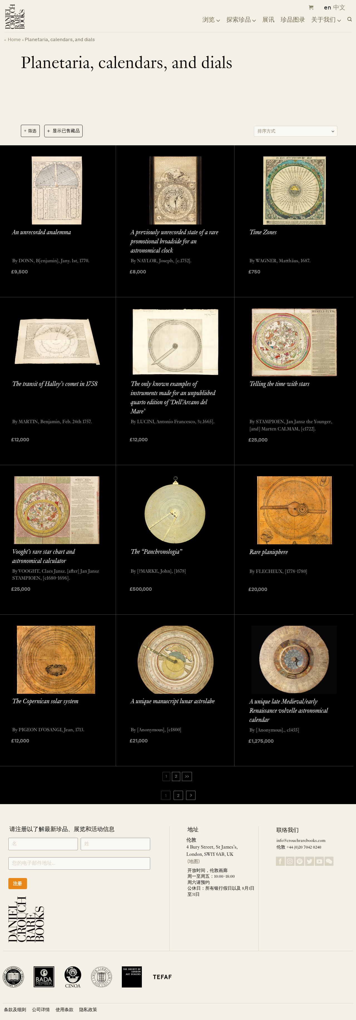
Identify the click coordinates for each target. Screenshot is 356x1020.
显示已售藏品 (63, 131)
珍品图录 (293, 19)
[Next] (191, 795)
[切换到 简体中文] (339, 7)
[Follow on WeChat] (329, 861)
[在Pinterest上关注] (299, 861)
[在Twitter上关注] (309, 861)
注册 (17, 883)
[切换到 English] (325, 7)
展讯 (268, 19)
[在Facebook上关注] (280, 861)
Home (14, 39)
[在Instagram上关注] (290, 861)
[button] (310, 7)
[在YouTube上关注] (319, 861)
